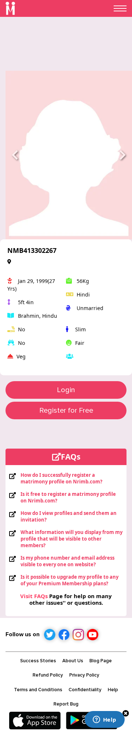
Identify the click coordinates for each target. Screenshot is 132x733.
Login (66, 390)
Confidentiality (85, 690)
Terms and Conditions (38, 690)
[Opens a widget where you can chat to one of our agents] (104, 720)
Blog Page (100, 661)
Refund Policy (48, 675)
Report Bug (66, 704)
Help (113, 690)
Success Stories (38, 661)
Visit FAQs (34, 596)
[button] (15, 155)
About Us (72, 661)
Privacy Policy (84, 675)
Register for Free (66, 410)
